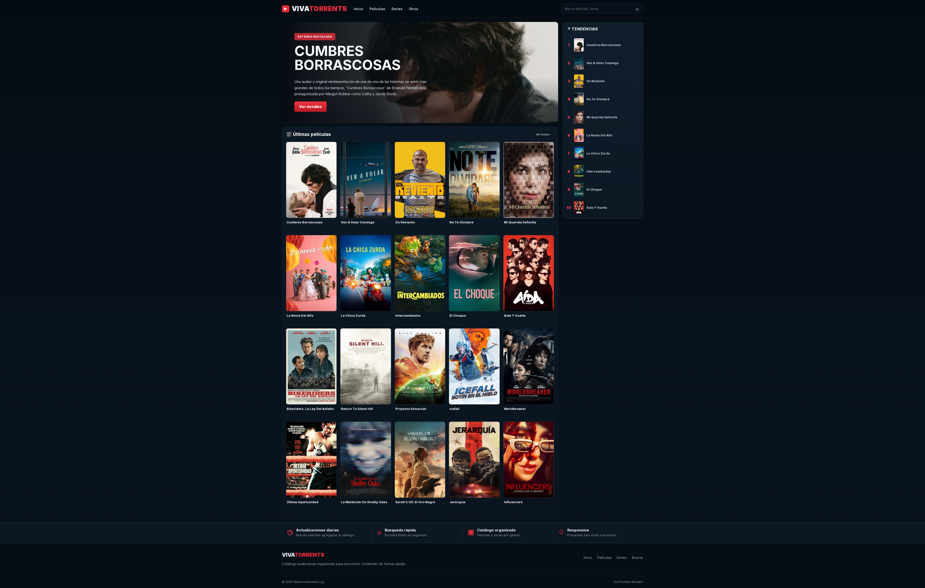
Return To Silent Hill (357, 409)
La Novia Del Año (300, 315)
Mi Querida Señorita (520, 222)
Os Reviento (405, 222)
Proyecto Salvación (410, 409)
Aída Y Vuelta (515, 315)
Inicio (358, 9)
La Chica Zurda (353, 315)
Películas (377, 9)
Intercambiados (408, 315)
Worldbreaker (515, 409)
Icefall (454, 409)
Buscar (637, 557)
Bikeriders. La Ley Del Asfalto (310, 409)
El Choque (457, 315)
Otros (413, 9)
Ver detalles (310, 106)
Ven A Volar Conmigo (357, 222)
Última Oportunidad (302, 502)
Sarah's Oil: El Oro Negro (415, 502)
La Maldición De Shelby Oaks (364, 502)
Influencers (513, 502)
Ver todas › (543, 134)
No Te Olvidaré (461, 222)
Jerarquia (457, 502)
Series (397, 9)
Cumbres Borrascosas (305, 222)
